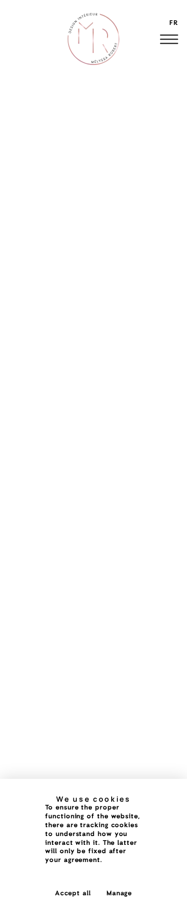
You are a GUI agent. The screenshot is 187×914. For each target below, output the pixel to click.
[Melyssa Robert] (93, 39)
